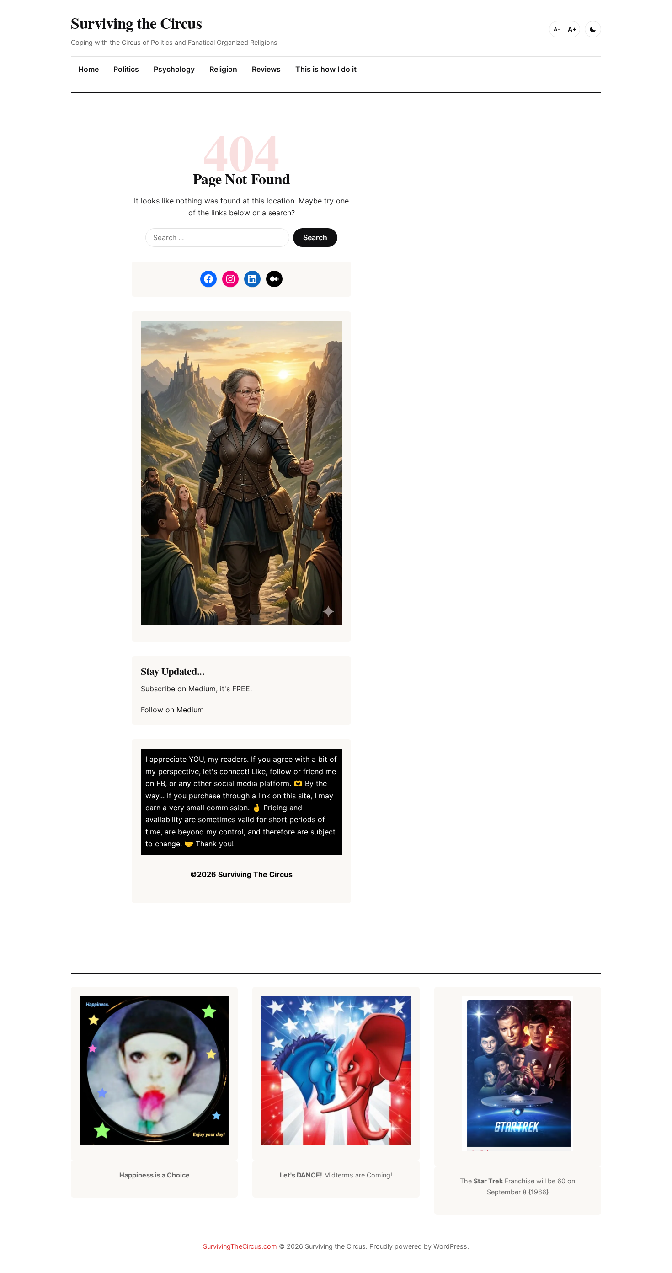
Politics (126, 69)
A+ (572, 29)
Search (315, 237)
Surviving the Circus (136, 22)
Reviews (266, 69)
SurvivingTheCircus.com (240, 1246)
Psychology (174, 69)
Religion (223, 69)
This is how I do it (326, 69)
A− (557, 29)
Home (88, 69)
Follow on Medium (172, 709)
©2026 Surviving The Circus (241, 874)
